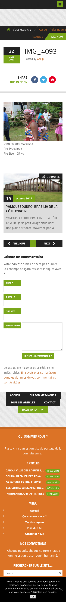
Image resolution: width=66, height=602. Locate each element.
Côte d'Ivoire (51, 177)
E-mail (9, 296)
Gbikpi (40, 59)
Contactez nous (34, 534)
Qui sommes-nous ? (43, 395)
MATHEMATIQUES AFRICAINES (25, 493)
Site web (10, 311)
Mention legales (34, 522)
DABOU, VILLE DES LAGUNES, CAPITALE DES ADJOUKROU (25, 470)
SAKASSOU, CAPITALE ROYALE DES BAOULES (25, 482)
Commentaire (13, 325)
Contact (49, 402)
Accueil (43, 30)
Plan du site (34, 528)
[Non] (61, 589)
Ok (33, 596)
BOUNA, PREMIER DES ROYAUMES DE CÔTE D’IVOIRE (25, 476)
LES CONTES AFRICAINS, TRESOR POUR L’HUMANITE (25, 488)
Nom (8, 282)
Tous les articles (23, 402)
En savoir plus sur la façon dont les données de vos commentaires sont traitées (30, 377)
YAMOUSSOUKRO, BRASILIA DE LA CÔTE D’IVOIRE (32, 208)
